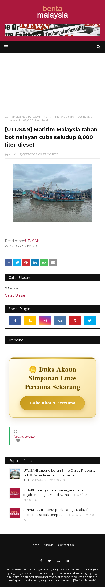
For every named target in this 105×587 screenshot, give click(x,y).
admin (13, 154)
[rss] (30, 320)
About (48, 545)
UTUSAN (32, 241)
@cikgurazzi (24, 436)
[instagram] (45, 320)
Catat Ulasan (15, 295)
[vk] (60, 320)
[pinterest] (75, 320)
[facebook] (15, 320)
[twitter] (90, 320)
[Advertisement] (52, 81)
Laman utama (15, 116)
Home (35, 545)
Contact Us (66, 545)
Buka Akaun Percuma (52, 403)
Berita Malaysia (84, 580)
